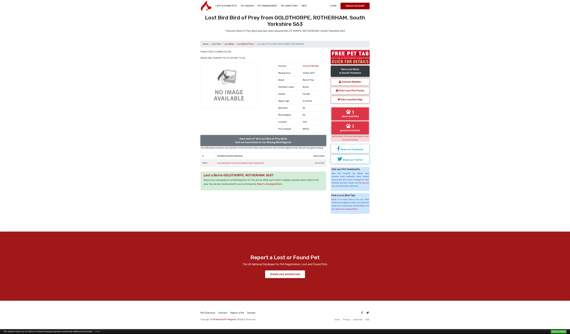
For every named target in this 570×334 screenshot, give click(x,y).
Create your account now (285, 274)
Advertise (358, 320)
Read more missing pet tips (347, 209)
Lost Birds (229, 44)
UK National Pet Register (224, 319)
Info (304, 6)
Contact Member (311, 66)
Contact (222, 313)
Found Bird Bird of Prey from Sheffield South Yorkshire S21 (240, 163)
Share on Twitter (352, 159)
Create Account (355, 6)
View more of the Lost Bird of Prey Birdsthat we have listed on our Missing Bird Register (263, 140)
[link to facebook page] (362, 313)
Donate (251, 313)
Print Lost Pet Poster (351, 90)
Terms (337, 320)
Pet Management (267, 6)
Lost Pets (216, 44)
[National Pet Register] (206, 6)
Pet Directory (289, 6)
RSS (368, 320)
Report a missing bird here (269, 184)
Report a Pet (237, 313)
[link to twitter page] (368, 313)
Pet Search (247, 6)
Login (333, 6)
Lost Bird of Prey (246, 44)
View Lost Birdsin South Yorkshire (350, 71)
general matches (350, 128)
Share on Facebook (351, 149)
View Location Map (351, 99)
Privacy (346, 320)
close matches (350, 113)
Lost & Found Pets (226, 6)
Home (205, 44)
